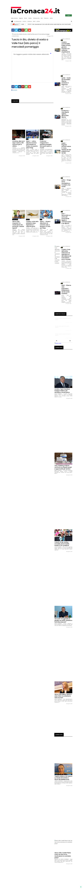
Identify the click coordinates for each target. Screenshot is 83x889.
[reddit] (29, 30)
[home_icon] (12, 21)
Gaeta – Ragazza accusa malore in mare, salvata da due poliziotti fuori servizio (66, 148)
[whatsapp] (26, 30)
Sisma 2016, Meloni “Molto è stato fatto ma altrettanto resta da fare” (63, 696)
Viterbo (30, 18)
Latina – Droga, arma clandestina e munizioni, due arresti (66, 183)
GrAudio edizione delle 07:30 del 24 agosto (63, 334)
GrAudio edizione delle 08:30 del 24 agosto (63, 319)
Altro (38, 21)
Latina (51, 18)
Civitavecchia (36, 18)
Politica (24, 21)
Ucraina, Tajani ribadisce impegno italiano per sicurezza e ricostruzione (62, 390)
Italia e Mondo (14, 18)
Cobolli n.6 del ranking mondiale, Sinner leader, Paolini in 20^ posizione (62, 543)
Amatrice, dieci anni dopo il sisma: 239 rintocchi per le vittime (18, 143)
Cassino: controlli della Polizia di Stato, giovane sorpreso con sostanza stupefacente (66, 47)
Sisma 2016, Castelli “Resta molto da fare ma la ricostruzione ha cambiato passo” (63, 855)
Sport (34, 21)
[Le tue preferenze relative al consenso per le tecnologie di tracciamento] (81, 887)
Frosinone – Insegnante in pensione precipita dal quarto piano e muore (46, 144)
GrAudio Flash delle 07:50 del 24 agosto (62, 327)
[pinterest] (22, 30)
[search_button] (71, 21)
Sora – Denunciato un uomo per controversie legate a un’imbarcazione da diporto (66, 218)
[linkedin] (19, 30)
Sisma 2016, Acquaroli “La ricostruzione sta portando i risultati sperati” (18, 225)
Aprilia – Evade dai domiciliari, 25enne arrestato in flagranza (66, 81)
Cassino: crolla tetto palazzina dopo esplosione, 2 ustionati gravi (32, 224)
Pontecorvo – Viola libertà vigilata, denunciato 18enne (65, 114)
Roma (25, 18)
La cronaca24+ (18, 21)
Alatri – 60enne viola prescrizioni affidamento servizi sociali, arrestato (66, 289)
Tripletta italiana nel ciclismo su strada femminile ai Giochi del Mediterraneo (63, 777)
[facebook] (13, 30)
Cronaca (29, 21)
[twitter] (16, 30)
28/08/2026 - (31, 24)
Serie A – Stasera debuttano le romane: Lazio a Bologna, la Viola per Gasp (45, 225)
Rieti (42, 18)
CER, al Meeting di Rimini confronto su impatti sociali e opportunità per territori (63, 467)
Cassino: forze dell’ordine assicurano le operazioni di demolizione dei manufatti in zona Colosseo (66, 254)
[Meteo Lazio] (58, 343)
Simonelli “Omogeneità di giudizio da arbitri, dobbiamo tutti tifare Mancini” (63, 620)
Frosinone (46, 18)
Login (68, 15)
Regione (21, 18)
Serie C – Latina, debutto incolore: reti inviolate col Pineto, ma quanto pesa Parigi (32, 144)
